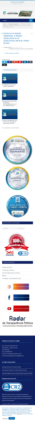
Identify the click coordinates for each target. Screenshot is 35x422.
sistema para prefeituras (22, 394)
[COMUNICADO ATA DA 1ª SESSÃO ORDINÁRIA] (10, 79)
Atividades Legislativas (14, 48)
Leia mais (19, 413)
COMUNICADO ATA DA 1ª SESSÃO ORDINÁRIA (9, 85)
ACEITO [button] (12, 418)
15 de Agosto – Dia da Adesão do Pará (11, 278)
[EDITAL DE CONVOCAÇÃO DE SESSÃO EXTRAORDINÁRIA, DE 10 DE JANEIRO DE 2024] (10, 95)
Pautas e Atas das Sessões (27, 48)
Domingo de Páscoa (7, 267)
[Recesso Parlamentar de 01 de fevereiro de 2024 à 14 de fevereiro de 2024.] (10, 114)
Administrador (7, 47)
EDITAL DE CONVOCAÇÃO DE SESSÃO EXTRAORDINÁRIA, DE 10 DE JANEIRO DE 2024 (10, 103)
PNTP (9, 404)
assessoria (13, 396)
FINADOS (4, 275)
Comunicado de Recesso (17, 3)
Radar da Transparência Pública (20, 404)
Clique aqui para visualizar (12, 53)
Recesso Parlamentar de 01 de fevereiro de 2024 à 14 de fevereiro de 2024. (10, 122)
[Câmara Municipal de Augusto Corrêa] (17, 13)
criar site (12, 394)
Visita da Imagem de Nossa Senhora (11, 273)
